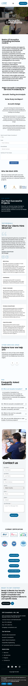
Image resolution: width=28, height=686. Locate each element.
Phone (5, 491)
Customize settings (15, 681)
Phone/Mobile (4, 146)
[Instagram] (19, 667)
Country (5, 485)
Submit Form (14, 162)
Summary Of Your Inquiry (6, 152)
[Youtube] (16, 667)
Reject (9, 683)
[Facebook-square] (12, 667)
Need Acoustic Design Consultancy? (9, 135)
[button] (13, 3)
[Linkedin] (8, 667)
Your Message (7, 503)
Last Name (6, 473)
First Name (6, 467)
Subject (5, 497)
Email (2, 140)
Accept (4, 683)
